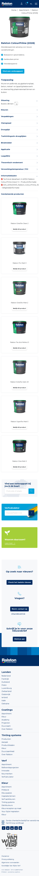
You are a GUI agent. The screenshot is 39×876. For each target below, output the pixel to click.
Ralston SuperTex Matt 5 (19, 422)
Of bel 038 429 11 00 (18, 614)
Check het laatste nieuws (19, 582)
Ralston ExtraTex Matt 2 (19, 303)
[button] (12, 71)
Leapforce (17, 872)
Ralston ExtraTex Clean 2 (19, 223)
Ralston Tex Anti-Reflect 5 (19, 342)
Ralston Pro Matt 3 (19, 263)
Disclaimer (5, 856)
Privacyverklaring (8, 859)
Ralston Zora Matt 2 (19, 461)
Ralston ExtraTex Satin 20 (19, 382)
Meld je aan (19, 639)
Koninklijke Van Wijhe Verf (11, 866)
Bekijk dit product (19, 229)
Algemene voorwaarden (10, 862)
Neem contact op (19, 609)
